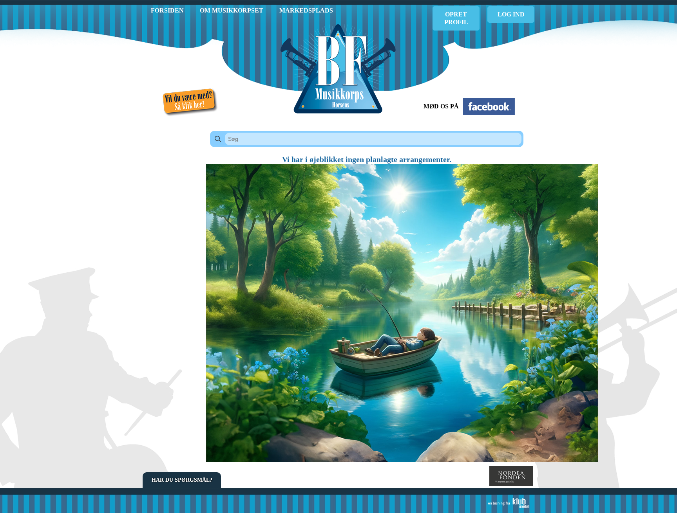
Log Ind (511, 14)
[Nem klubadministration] (508, 506)
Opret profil (456, 18)
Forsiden (167, 10)
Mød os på (441, 106)
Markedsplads (306, 10)
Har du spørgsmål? (182, 480)
